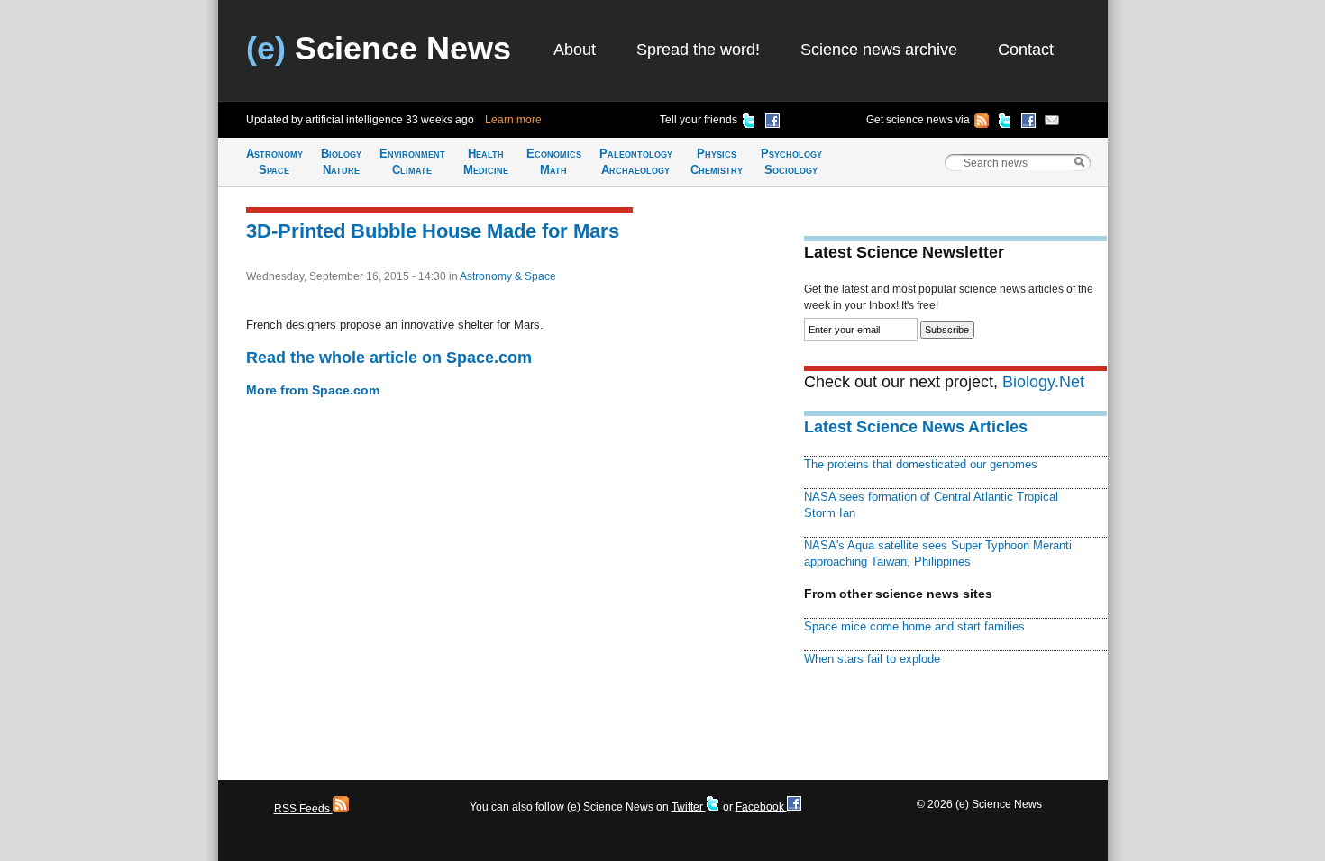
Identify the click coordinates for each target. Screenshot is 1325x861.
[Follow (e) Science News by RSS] (981, 123)
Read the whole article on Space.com (389, 358)
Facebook (761, 807)
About (574, 50)
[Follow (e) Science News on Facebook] (1028, 123)
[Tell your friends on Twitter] (749, 123)
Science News (378, 48)
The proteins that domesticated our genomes (920, 464)
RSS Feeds (303, 808)
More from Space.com (312, 390)
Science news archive (878, 50)
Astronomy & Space (508, 276)
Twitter (689, 807)
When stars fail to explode (872, 659)
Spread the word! (698, 50)
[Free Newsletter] (1052, 123)
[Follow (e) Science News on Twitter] (1005, 123)
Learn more (513, 119)
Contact (1026, 50)
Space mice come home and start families (914, 626)
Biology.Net (1043, 382)
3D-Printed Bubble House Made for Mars (432, 231)
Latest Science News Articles (916, 427)
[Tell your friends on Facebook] (772, 123)
